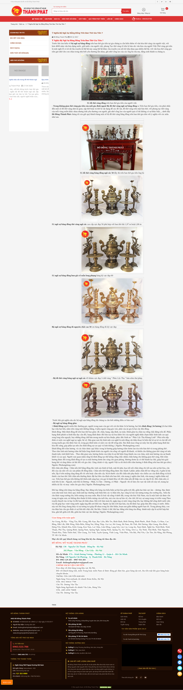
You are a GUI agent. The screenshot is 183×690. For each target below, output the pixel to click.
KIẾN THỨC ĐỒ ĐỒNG (17, 60)
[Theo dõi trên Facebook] (136, 677)
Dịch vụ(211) (15, 48)
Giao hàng (160, 622)
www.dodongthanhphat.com (30, 630)
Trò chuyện (142, 619)
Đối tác (123, 622)
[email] (179, 662)
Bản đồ (158, 625)
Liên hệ (123, 619)
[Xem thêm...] (38, 94)
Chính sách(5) (15, 43)
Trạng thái (142, 622)
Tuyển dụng (125, 625)
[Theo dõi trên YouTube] (145, 677)
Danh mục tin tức (18, 33)
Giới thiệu (124, 617)
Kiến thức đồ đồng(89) (19, 53)
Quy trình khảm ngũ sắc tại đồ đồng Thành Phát (28, 79)
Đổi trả (158, 619)
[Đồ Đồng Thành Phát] (30, 10)
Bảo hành (159, 617)
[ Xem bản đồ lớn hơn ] (147, 668)
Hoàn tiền (142, 625)
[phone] (179, 651)
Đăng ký (147, 13)
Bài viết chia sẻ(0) (17, 38)
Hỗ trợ (141, 617)
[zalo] (179, 656)
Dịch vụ (21, 24)
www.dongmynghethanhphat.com (25, 633)
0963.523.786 (20, 646)
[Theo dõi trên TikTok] (141, 677)
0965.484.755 (23, 654)
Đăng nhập (140, 13)
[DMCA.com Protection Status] (105, 687)
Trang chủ (14, 24)
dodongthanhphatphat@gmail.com (30, 627)
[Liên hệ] (179, 674)
